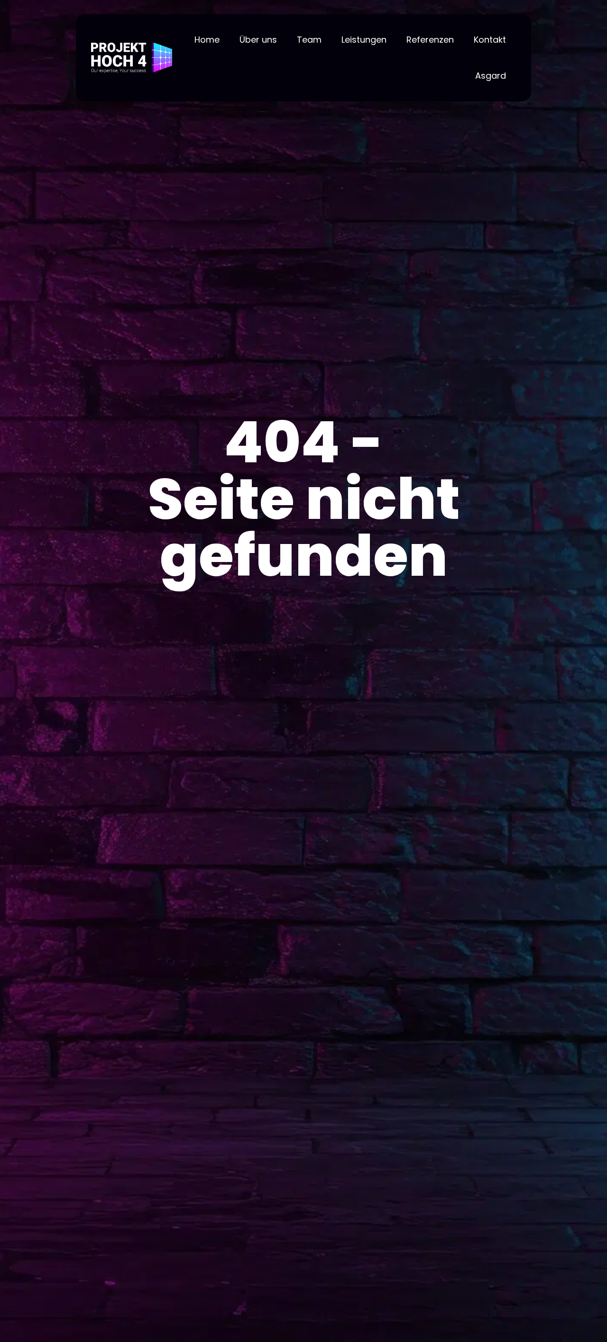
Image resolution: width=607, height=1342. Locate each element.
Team (309, 39)
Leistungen (363, 39)
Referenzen (430, 39)
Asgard (490, 76)
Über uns (258, 39)
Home (207, 39)
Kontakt (490, 39)
